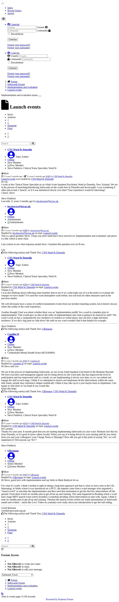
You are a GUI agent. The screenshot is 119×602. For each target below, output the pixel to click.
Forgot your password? (18, 45)
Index (10, 7)
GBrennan (47, 329)
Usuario (40, 27)
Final (9, 128)
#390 (25, 284)
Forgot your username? (18, 47)
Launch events (8, 179)
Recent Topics (14, 10)
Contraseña (42, 30)
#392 (25, 423)
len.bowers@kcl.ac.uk (47, 201)
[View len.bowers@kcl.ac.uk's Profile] (11, 213)
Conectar (13, 39)
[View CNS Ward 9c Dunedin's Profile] (11, 156)
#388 (25, 230)
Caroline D (13, 334)
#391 (25, 361)
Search (10, 13)
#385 (48, 176)
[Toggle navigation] (2, 3)
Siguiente (12, 125)
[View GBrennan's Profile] (11, 458)
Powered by (52, 599)
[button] (13, 24)
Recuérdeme (17, 34)
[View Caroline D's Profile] (11, 341)
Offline (10, 159)
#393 (25, 475)
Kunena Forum (65, 599)
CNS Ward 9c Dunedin (19, 149)
